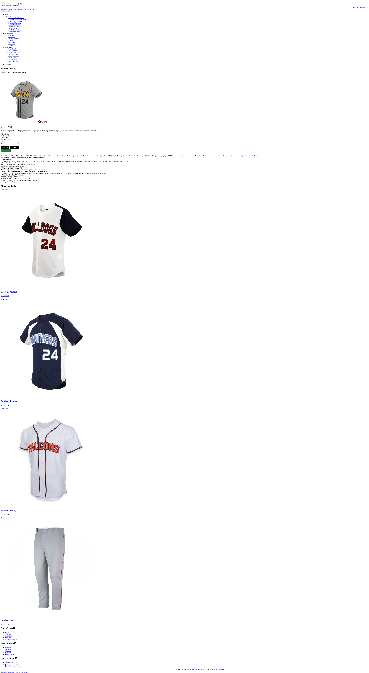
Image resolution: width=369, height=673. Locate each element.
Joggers (10, 45)
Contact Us (364, 7)
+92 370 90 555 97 (12, 662)
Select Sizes (4, 137)
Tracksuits (11, 44)
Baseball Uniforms (14, 25)
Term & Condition (11, 639)
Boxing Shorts (12, 59)
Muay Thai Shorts (13, 61)
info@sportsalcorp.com (13, 666)
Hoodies (11, 35)
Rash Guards (12, 49)
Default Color (7, 136)
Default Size (6, 139)
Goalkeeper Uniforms (15, 21)
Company (358, 7)
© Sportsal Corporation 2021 (197, 669)
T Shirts (10, 40)
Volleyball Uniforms (14, 26)
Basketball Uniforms (14, 23)
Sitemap (8, 637)
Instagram (9, 647)
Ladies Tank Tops (13, 52)
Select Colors (5, 134)
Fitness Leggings (13, 54)
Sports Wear (8, 16)
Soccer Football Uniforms (16, 18)
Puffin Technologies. (217, 669)
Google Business (11, 654)
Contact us (8, 636)
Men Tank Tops (13, 51)
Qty (2, 141)
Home (353, 7)
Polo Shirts (11, 42)
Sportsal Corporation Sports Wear (54, 156)
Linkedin (8, 652)
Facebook (8, 649)
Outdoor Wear (9, 33)
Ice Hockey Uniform (14, 30)
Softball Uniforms (13, 28)
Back (14, 147)
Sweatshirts (11, 37)
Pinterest (8, 651)
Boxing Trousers (13, 56)
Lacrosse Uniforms (14, 31)
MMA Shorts (12, 57)
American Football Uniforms (17, 19)
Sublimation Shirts (14, 38)
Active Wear (8, 47)
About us (8, 634)
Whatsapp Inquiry (6, 151)
